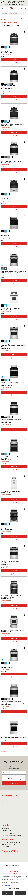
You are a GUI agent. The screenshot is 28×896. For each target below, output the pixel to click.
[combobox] (20, 25)
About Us (4, 817)
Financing (4, 811)
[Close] (26, 876)
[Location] (17, 8)
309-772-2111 (9, 833)
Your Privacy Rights (14, 888)
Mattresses (5, 803)
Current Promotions (7, 807)
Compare (15, 62)
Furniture (4, 799)
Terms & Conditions (14, 871)
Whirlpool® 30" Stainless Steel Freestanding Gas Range (13, 124)
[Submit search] (24, 13)
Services (4, 815)
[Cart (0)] (25, 8)
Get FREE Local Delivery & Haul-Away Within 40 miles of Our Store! (16, 3)
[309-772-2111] (21, 8)
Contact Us (5, 819)
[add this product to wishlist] (25, 32)
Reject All (7, 893)
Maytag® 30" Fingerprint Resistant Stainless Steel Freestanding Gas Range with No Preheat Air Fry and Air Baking (13, 345)
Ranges (21, 18)
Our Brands (4, 813)
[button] (2, 8)
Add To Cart (14, 59)
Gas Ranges (3, 19)
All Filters (8, 25)
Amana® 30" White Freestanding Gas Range (10, 308)
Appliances (10, 18)
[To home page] (9, 8)
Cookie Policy (8, 885)
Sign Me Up (14, 783)
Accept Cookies (20, 893)
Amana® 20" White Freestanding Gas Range (10, 491)
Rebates (4, 809)
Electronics (4, 805)
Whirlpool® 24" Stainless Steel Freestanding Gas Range (13, 630)
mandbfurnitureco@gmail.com (13, 835)
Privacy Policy (14, 873)
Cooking (16, 18)
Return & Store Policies (8, 821)
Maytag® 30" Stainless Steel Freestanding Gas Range (12, 666)
